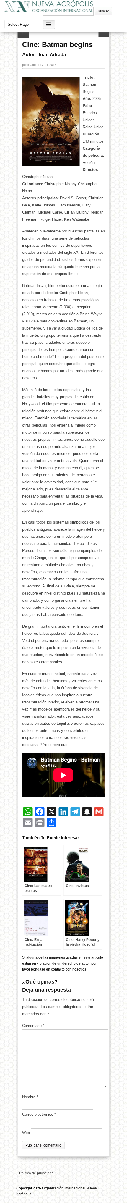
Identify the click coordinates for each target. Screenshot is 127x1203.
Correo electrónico (39, 1114)
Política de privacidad (36, 1173)
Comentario (33, 1025)
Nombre (30, 1097)
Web (26, 1133)
